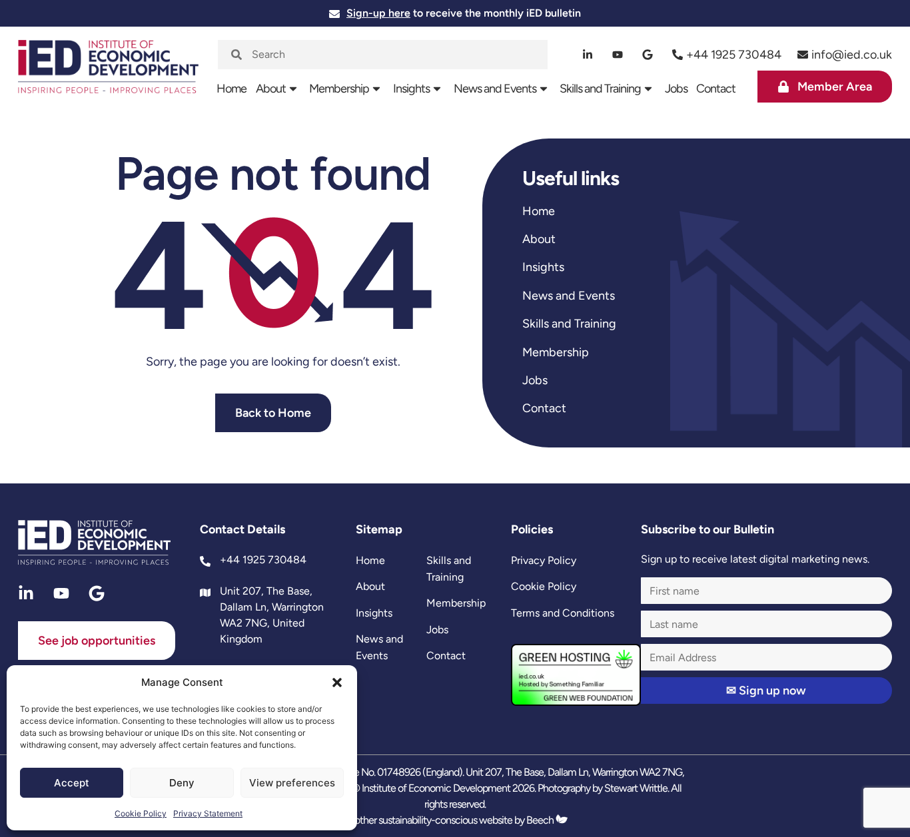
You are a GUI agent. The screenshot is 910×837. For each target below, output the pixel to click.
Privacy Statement (207, 813)
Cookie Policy (141, 813)
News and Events (495, 88)
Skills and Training (600, 88)
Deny (182, 782)
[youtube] (618, 54)
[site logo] (108, 73)
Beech (541, 820)
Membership (339, 88)
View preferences (292, 782)
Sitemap (379, 529)
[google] (648, 54)
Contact (715, 88)
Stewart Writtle (636, 788)
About (271, 88)
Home (231, 88)
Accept (71, 782)
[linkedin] (588, 54)
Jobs (676, 88)
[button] (337, 682)
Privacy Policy (543, 560)
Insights (411, 88)
